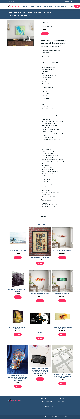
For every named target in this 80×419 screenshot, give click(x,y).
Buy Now (45, 33)
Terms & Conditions (56, 416)
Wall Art (48, 20)
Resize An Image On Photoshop (44, 6)
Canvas (52, 20)
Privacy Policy (65, 416)
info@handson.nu (68, 1)
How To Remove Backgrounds (61, 6)
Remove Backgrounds (48, 406)
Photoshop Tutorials (28, 6)
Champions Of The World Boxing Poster (40, 257)
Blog (72, 6)
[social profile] (13, 1)
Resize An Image (46, 404)
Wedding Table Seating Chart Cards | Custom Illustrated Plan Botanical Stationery (62, 376)
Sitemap (70, 416)
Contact (49, 416)
